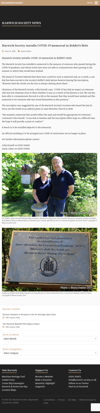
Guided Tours (8, 379)
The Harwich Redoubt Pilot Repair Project (21, 324)
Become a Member (44, 376)
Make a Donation (43, 379)
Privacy (61, 400)
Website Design (86, 400)
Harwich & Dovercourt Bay (15, 386)
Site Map (72, 400)
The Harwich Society (12, 2)
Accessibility (49, 400)
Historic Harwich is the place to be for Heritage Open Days (29, 314)
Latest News (26, 51)
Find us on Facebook (78, 386)
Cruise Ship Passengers (13, 383)
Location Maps (9, 389)
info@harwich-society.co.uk (82, 379)
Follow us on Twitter (79, 383)
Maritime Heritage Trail (13, 376)
